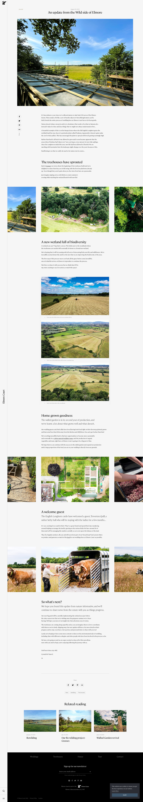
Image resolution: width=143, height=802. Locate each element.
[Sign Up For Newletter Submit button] (90, 772)
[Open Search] (3, 791)
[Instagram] (69, 781)
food (68, 537)
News (67, 692)
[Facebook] (72, 781)
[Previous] (10, 209)
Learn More (115, 791)
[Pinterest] (78, 781)
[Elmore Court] (3, 3)
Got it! (125, 795)
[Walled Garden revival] (110, 727)
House (80, 756)
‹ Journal (21, 9)
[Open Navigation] (3, 798)
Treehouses (58, 756)
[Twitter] (75, 781)
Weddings (34, 756)
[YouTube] (81, 781)
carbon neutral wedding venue (63, 438)
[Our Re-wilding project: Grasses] (75, 729)
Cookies (40, 798)
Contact (120, 756)
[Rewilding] (40, 727)
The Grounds (81, 692)
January (48, 166)
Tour (100, 756)
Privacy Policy (82, 775)
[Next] (139, 209)
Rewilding (73, 692)
